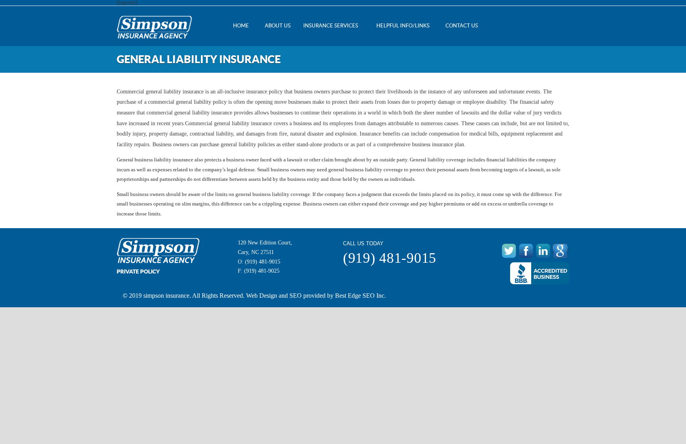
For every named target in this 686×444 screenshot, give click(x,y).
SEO (295, 295)
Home (241, 25)
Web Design (261, 295)
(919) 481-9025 (261, 271)
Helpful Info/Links (403, 25)
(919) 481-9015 (262, 262)
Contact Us (461, 25)
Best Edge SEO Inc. (360, 295)
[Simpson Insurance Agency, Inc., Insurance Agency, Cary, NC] (539, 273)
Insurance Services (330, 25)
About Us (278, 25)
